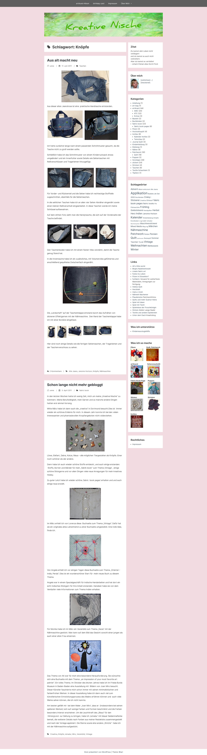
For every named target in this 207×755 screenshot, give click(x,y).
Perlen (146, 234)
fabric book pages (141, 126)
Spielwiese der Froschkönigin (144, 307)
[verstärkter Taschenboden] (59, 234)
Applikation (139, 193)
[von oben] (75, 331)
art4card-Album (82, 3)
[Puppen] (154, 394)
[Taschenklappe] (85, 285)
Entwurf (150, 200)
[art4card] (137, 377)
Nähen (135, 150)
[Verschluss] (90, 330)
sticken (135, 162)
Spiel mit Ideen (138, 302)
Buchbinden (137, 121)
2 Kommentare (56, 371)
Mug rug (145, 226)
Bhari (121, 752)
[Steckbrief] (145, 83)
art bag (135, 106)
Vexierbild (81, 734)
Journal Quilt (137, 142)
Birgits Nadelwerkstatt (141, 269)
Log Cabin (142, 221)
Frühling (144, 206)
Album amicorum (144, 189)
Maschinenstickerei (148, 223)
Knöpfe (96, 371)
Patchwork (136, 152)
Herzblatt (136, 289)
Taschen (82, 66)
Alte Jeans (73, 371)
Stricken (135, 165)
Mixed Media (136, 226)
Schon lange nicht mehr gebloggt (75, 385)
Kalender (136, 217)
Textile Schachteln (139, 170)
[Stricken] (154, 410)
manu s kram (137, 292)
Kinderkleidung (138, 144)
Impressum (112, 3)
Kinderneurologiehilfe (141, 331)
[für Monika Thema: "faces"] (85, 609)
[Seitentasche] (59, 177)
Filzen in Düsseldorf (140, 276)
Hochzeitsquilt (138, 131)
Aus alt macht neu (62, 60)
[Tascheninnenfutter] (85, 231)
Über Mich (125, 3)
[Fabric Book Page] (137, 394)
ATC (136, 113)
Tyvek (141, 242)
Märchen (153, 226)
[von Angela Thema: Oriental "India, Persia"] (85, 550)
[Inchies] (137, 427)
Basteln (135, 118)
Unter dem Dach (139, 315)
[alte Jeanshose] (85, 86)
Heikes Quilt (137, 287)
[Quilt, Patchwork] (152, 360)
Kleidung (135, 147)
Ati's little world (138, 266)
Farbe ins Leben (138, 274)
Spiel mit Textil (138, 305)
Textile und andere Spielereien (144, 313)
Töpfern (135, 173)
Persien (154, 234)
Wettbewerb (152, 246)
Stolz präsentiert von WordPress (97, 752)
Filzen (134, 129)
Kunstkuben (135, 221)
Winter (135, 249)
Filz (155, 203)
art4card (136, 108)
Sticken (135, 310)
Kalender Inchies (140, 137)
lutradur (68, 734)
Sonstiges (136, 160)
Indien (139, 213)
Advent (134, 189)
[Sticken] (137, 410)
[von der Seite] (51, 332)
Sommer (155, 238)
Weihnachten (139, 245)
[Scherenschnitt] (153, 377)
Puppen (135, 157)
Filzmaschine (135, 207)
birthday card (98, 3)
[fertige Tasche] (65, 124)
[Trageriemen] (105, 331)
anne (52, 66)
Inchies (135, 134)
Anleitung (136, 103)
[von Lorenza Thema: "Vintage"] (85, 504)
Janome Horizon (85, 371)
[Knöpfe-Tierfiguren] (85, 435)
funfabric (136, 279)
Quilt (136, 155)
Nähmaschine (105, 371)
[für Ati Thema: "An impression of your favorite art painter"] (85, 656)
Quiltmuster (140, 238)
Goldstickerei (137, 210)
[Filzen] (137, 360)
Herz (133, 213)
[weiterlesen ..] (147, 80)
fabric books (148, 203)
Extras (136, 116)
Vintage (89, 734)
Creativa (53, 734)
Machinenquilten (135, 223)
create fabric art (139, 271)
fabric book (84, 390)
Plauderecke (137, 297)
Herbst (155, 210)
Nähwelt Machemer (140, 294)
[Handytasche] (106, 177)
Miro (74, 734)
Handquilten (148, 210)
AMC (136, 111)
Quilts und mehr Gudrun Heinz (144, 300)
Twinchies (138, 139)
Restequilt (147, 238)
